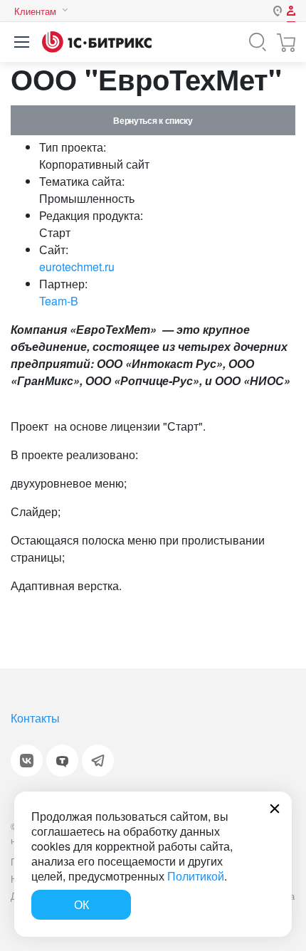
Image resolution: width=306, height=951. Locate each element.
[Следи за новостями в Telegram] (98, 761)
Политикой (195, 876)
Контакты (35, 718)
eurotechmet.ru (77, 266)
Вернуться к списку (152, 120)
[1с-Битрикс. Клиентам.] (97, 42)
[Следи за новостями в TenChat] (62, 761)
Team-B (58, 301)
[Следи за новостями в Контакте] (27, 761)
